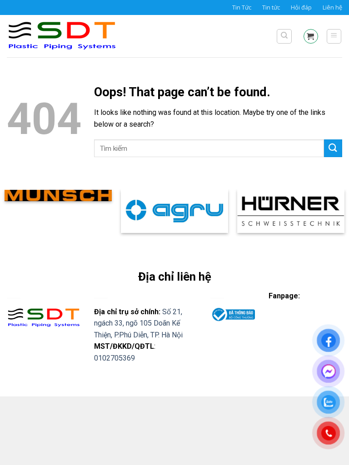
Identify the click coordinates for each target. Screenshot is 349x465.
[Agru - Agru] (70, 36)
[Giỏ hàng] (311, 36)
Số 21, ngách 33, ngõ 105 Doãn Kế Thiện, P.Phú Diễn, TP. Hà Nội (138, 323)
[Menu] (334, 36)
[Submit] (333, 148)
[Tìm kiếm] (284, 36)
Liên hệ (332, 7)
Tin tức (271, 7)
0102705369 (114, 358)
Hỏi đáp (301, 7)
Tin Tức (241, 7)
